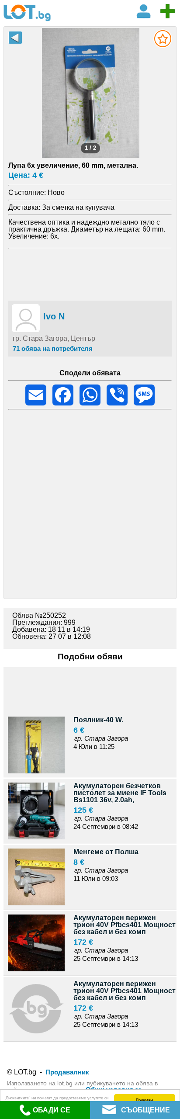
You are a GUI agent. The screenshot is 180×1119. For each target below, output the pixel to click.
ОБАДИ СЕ (51, 1110)
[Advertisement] (90, 273)
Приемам (144, 1099)
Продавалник (67, 1072)
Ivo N (54, 316)
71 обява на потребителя (53, 348)
